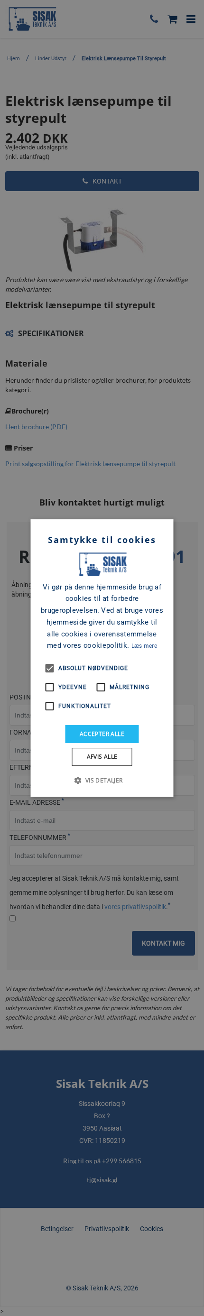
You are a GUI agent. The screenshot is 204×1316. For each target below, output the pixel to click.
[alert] (102, 658)
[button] (101, 780)
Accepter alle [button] (102, 734)
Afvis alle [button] (102, 757)
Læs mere (144, 646)
